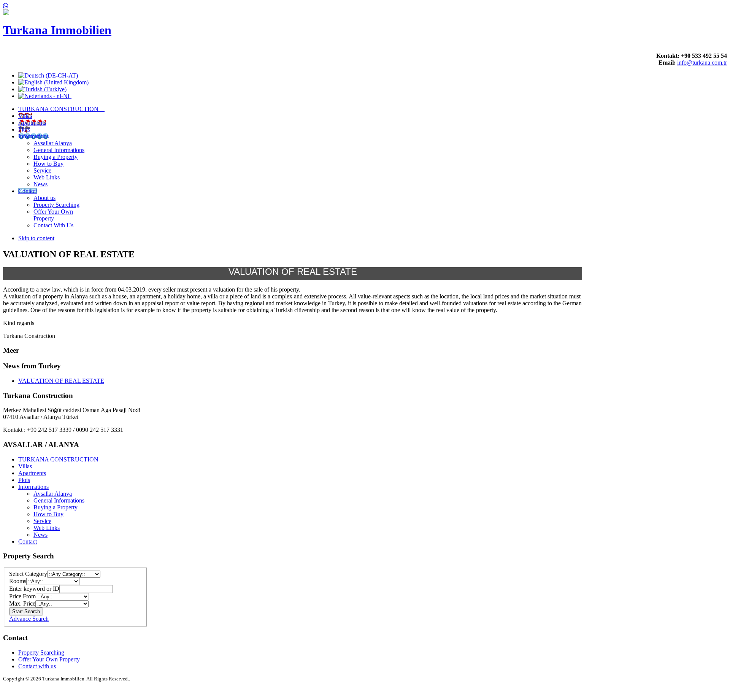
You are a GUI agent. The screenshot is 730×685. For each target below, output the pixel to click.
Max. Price (22, 603)
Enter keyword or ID (34, 588)
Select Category (28, 574)
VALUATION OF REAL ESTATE (61, 380)
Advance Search (29, 618)
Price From (22, 596)
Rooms (17, 581)
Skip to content (36, 238)
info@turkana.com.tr (702, 62)
